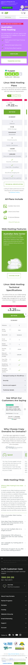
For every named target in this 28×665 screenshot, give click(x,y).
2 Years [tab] (13, 95)
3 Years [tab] (18, 95)
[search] (22, 13)
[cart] (24, 13)
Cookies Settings (7, 663)
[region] (14, 139)
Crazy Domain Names (13, 654)
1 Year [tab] (9, 95)
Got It (19, 663)
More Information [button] (6, 7)
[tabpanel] (14, 139)
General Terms (21, 655)
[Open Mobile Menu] (2, 13)
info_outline (10, 325)
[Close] (26, 657)
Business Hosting (14, 192)
